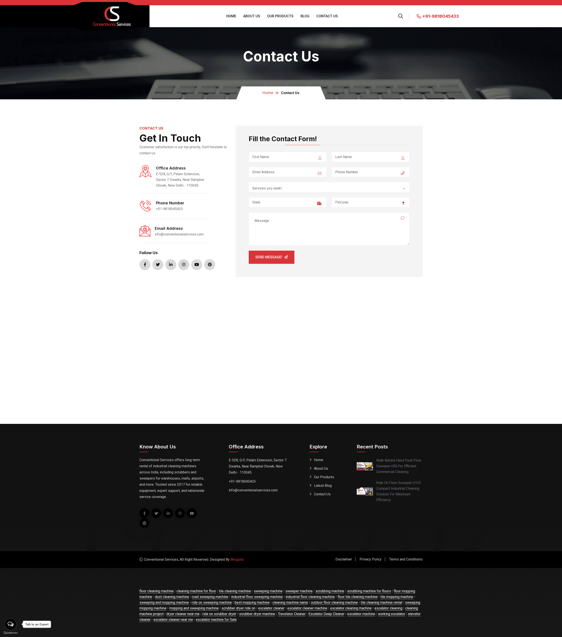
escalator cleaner (271, 608)
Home (231, 16)
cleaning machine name (290, 602)
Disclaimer (343, 559)
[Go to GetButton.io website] (11, 632)
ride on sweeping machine (212, 602)
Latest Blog (323, 486)
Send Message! (268, 257)
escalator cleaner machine (307, 608)
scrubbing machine (329, 591)
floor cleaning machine (156, 591)
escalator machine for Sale (216, 619)
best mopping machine (252, 602)
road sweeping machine (210, 597)
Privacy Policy (371, 559)
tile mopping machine (396, 597)
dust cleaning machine (172, 597)
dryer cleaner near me (183, 614)
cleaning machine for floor (196, 591)
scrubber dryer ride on (238, 608)
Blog (305, 16)
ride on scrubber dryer (219, 614)
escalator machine (361, 614)
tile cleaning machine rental (381, 602)
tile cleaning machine (235, 591)
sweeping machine (268, 591)
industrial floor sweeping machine (257, 597)
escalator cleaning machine (351, 608)
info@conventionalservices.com (179, 234)
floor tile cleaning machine (358, 597)
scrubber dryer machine (257, 614)
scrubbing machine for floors (369, 591)
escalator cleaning (388, 608)
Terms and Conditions (406, 559)
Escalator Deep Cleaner (326, 614)
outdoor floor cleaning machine (334, 602)
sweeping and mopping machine (164, 602)
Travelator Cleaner (292, 614)
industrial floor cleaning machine (310, 597)
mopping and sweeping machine (194, 608)
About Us (251, 16)
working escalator (391, 614)
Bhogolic (237, 559)
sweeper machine (299, 591)
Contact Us (327, 16)
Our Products (280, 16)
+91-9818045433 (440, 16)
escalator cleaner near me (173, 619)
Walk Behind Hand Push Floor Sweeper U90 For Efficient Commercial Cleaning (399, 466)
